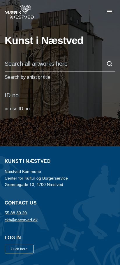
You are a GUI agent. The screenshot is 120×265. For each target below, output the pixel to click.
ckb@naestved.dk (21, 220)
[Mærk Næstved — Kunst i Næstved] (19, 12)
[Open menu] (109, 11)
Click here (19, 249)
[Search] (109, 64)
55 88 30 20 (16, 213)
